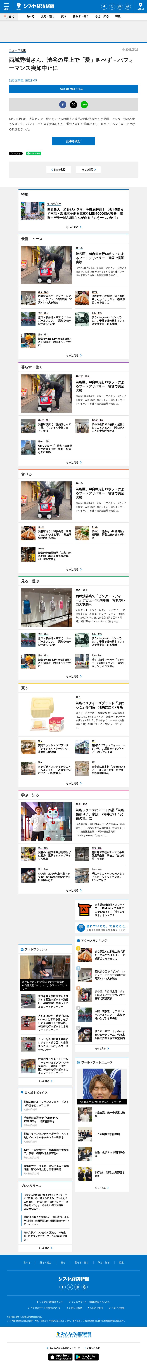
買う (63, 16)
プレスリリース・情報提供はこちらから (91, 1301)
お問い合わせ (75, 1307)
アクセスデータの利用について (45, 1307)
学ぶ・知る (102, 16)
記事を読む (73, 141)
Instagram (120, 7)
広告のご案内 (96, 1307)
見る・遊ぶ (47, 16)
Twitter (112, 7)
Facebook (104, 7)
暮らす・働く (81, 16)
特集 (118, 16)
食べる (31, 16)
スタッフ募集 (118, 1307)
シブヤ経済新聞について (51, 1301)
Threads (128, 7)
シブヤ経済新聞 (35, 6)
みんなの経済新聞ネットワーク (73, 1334)
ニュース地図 (17, 50)
